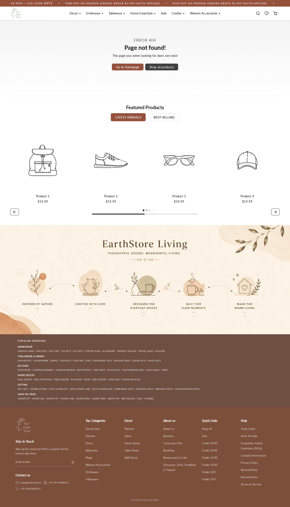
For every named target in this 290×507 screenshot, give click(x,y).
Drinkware (92, 472)
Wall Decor (131, 457)
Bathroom (92, 450)
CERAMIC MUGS (26, 351)
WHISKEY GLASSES (126, 351)
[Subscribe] (72, 462)
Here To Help (249, 436)
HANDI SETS (154, 360)
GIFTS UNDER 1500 (80, 389)
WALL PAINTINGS (43, 379)
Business (168, 436)
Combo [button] (177, 13)
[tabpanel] (145, 172)
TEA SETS (66, 351)
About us (168, 428)
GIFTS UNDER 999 (58, 389)
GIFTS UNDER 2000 (102, 389)
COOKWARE (24, 370)
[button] (258, 13)
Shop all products (161, 67)
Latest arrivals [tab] (128, 117)
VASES (87, 379)
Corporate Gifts (173, 443)
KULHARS (160, 351)
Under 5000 (209, 443)
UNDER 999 (52, 398)
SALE (139, 398)
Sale (163, 13)
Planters (129, 428)
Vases (128, 436)
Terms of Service (251, 484)
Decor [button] (74, 13)
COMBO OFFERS (38, 389)
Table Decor (131, 450)
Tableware (92, 479)
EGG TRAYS (99, 370)
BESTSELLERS (128, 398)
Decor (89, 443)
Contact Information (253, 455)
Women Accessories (98, 465)
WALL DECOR (25, 379)
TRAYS (165, 370)
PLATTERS (78, 360)
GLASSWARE (108, 351)
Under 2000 (209, 450)
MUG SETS (41, 351)
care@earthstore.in (31, 482)
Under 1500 (209, 457)
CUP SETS (78, 351)
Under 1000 (209, 465)
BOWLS (54, 360)
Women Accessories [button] (204, 13)
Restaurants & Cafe (175, 457)
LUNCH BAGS (153, 370)
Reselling (168, 450)
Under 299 (208, 479)
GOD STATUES (99, 379)
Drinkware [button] (93, 13)
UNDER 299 (24, 398)
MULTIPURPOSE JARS (133, 370)
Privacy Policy (249, 462)
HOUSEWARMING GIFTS (187, 389)
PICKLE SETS (113, 370)
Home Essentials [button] (141, 13)
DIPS (88, 360)
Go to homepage (127, 67)
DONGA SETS (139, 360)
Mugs (89, 457)
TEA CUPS (54, 351)
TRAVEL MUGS (145, 351)
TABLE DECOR (61, 379)
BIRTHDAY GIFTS (164, 389)
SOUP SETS (65, 360)
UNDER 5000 (99, 398)
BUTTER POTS (84, 370)
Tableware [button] (116, 13)
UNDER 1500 (67, 398)
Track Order (248, 428)
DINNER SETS (25, 360)
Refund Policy (249, 470)
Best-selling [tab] (164, 117)
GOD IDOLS (115, 379)
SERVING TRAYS (122, 360)
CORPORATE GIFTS (124, 389)
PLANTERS (76, 379)
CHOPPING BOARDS (42, 370)
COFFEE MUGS (92, 351)
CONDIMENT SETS (102, 360)
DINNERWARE (41, 360)
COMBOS (149, 398)
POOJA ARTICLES (131, 379)
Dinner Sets (93, 428)
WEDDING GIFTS (144, 389)
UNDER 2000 (83, 398)
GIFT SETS (23, 389)
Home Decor (132, 443)
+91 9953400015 (58, 482)
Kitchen (90, 436)
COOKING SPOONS (65, 370)
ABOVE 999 (114, 398)
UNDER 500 (38, 398)
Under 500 (208, 472)
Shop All (207, 428)
